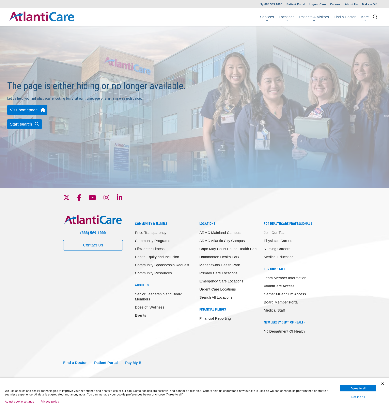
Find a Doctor (345, 17)
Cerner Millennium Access (285, 294)
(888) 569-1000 (93, 232)
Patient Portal (295, 4)
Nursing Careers (277, 249)
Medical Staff (274, 310)
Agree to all (358, 388)
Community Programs (152, 241)
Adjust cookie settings (19, 401)
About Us (351, 4)
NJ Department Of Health (284, 331)
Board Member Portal (281, 302)
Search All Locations (215, 297)
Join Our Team (275, 233)
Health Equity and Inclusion (157, 257)
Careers (335, 4)
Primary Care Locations (218, 273)
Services (267, 17)
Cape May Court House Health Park (228, 249)
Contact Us (93, 245)
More (364, 17)
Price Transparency (150, 233)
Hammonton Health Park (219, 257)
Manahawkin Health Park (219, 265)
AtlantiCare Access (279, 286)
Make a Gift (370, 4)
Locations (286, 17)
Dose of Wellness (149, 307)
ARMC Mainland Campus (219, 233)
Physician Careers (278, 241)
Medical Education (279, 257)
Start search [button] (21, 124)
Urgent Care (317, 4)
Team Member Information (285, 278)
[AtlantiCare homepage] (41, 17)
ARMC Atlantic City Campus (222, 241)
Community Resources (153, 273)
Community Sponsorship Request (162, 265)
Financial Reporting (215, 318)
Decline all (358, 396)
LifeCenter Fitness (150, 249)
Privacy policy (50, 401)
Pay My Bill (134, 363)
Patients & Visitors (314, 17)
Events (140, 315)
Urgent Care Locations (217, 289)
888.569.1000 (273, 4)
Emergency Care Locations (221, 281)
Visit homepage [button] (24, 110)
